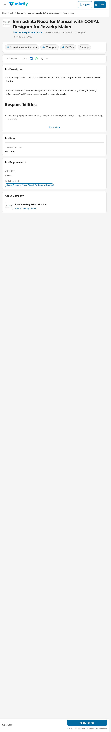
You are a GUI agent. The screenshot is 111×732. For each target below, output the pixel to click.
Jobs (12, 13)
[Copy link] (47, 58)
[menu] (5, 4)
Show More (54, 127)
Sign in (86, 4)
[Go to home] (18, 4)
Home (4, 13)
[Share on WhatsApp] (36, 58)
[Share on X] (41, 58)
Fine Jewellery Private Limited (28, 32)
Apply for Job (87, 722)
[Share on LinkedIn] (31, 58)
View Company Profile (25, 208)
